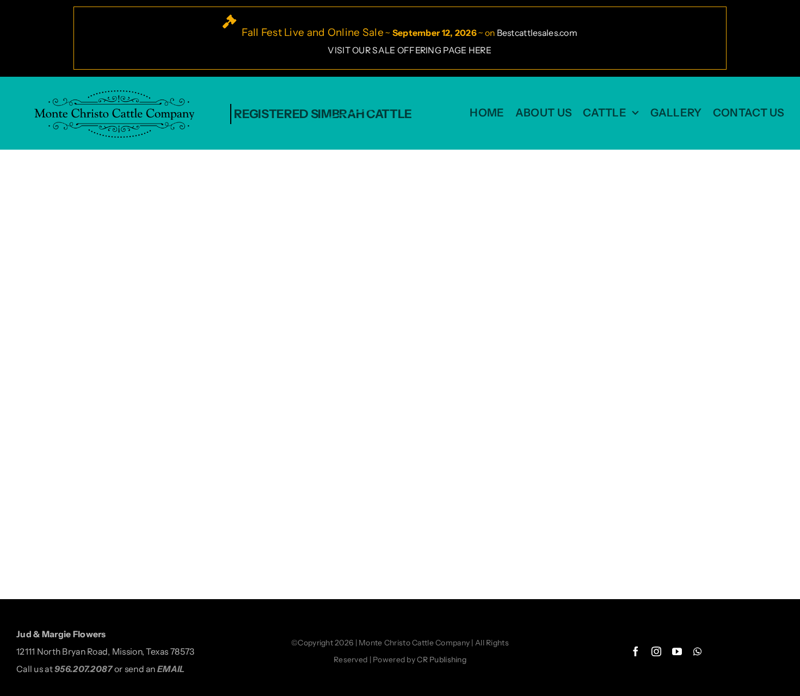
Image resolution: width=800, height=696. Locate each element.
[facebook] (636, 651)
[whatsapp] (697, 651)
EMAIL (170, 669)
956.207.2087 (83, 669)
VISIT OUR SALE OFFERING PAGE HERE (409, 50)
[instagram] (656, 651)
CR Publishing (441, 659)
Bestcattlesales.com (537, 33)
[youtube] (677, 651)
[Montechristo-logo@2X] (117, 94)
